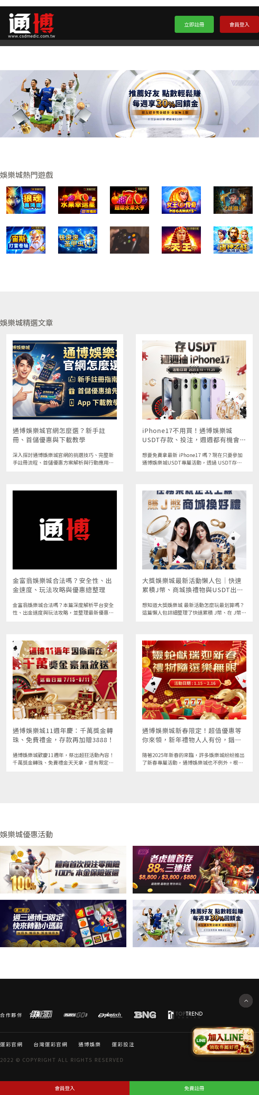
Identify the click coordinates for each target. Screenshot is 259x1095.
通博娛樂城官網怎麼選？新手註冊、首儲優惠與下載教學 (59, 435)
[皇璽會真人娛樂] (196, 924)
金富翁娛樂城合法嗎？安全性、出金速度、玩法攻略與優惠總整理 (62, 585)
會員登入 (239, 24)
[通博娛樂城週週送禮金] (63, 869)
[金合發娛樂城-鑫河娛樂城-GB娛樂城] (181, 200)
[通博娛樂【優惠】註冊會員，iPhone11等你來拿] (77, 200)
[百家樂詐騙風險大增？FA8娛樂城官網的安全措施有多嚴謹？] (129, 240)
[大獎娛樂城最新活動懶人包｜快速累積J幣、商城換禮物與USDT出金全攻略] (194, 529)
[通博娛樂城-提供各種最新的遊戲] (31, 24)
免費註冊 (194, 1088)
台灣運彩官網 (50, 1044)
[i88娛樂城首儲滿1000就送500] (25, 240)
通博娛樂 (89, 1044)
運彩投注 (123, 1044)
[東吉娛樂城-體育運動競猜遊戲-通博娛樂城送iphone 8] (233, 240)
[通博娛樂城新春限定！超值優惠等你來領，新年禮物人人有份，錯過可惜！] (194, 680)
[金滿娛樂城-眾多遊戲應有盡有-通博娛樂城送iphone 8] (181, 240)
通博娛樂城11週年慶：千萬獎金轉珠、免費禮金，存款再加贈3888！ (63, 735)
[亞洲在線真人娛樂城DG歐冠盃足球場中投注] (129, 200)
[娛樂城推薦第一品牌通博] (196, 869)
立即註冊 (194, 24)
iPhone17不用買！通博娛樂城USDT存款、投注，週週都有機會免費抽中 (194, 435)
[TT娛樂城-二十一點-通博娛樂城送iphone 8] (77, 240)
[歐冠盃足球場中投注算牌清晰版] (25, 200)
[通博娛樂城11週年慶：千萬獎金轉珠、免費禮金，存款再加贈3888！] (65, 680)
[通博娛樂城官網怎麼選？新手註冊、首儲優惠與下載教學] (65, 379)
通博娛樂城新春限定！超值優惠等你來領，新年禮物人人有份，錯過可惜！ (192, 735)
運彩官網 (11, 1044)
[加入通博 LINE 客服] (223, 1040)
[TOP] (246, 1001)
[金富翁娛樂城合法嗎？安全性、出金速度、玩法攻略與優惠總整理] (65, 529)
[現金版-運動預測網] (233, 200)
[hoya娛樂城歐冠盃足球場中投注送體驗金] (63, 924)
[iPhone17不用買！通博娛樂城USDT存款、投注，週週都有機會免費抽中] (194, 379)
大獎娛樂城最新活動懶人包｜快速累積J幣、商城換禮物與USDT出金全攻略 (193, 585)
